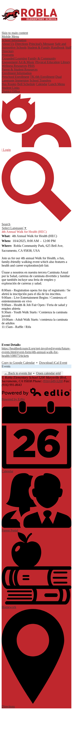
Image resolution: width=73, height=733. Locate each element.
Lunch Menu (56, 84)
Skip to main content (15, 33)
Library (65, 62)
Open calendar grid (48, 373)
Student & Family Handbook (45, 47)
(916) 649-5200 (53, 381)
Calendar (41, 84)
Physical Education (47, 62)
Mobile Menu (10, 36)
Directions (21, 44)
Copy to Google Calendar (18, 362)
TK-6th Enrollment (42, 76)
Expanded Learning (14, 58)
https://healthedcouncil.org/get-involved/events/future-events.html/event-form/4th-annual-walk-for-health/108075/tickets (36, 352)
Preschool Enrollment (15, 76)
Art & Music (26, 62)
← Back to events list (18, 373)
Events (6, 366)
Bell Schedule (26, 84)
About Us (8, 44)
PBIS (31, 66)
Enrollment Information (17, 73)
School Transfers (40, 80)
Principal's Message (41, 44)
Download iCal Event (53, 362)
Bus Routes (9, 84)
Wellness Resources (14, 66)
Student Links (10, 87)
